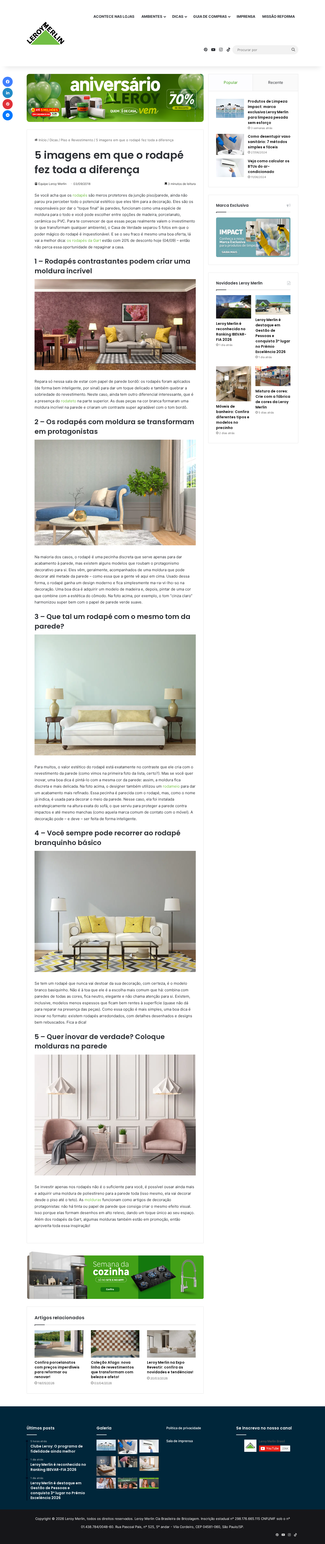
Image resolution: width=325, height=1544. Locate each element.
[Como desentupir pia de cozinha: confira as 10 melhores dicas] (127, 1461)
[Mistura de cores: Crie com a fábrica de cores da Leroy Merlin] (272, 376)
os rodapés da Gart (84, 240)
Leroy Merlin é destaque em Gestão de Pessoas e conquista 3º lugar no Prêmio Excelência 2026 (272, 335)
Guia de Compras (210, 16)
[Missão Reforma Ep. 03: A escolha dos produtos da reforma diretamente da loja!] (127, 1483)
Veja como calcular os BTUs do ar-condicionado (268, 166)
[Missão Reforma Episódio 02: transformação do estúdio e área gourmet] (149, 1483)
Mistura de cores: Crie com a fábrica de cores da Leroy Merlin (272, 399)
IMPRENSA (246, 16)
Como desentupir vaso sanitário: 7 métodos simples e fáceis (269, 142)
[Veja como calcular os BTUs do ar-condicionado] (230, 167)
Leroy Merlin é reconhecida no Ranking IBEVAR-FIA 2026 (231, 331)
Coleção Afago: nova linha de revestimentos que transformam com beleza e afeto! (112, 1369)
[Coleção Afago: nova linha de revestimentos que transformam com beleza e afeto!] (115, 1344)
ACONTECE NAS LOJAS (113, 16)
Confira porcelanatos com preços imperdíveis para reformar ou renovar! (57, 1369)
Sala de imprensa (179, 1441)
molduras (93, 1199)
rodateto (68, 401)
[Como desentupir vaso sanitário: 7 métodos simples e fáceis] (230, 144)
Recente (275, 82)
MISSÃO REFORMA (278, 16)
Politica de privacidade (183, 1428)
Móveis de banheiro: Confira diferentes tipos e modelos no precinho (232, 417)
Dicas (177, 16)
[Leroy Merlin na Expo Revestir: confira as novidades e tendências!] (171, 1344)
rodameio (171, 786)
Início (42, 140)
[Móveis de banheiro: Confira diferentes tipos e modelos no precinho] (233, 383)
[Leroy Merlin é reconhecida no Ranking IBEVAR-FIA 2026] (233, 307)
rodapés (80, 195)
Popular (231, 82)
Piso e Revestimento (77, 140)
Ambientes (151, 16)
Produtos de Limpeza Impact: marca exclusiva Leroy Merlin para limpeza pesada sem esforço (268, 112)
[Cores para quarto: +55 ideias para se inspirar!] (149, 1463)
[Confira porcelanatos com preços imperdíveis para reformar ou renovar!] (59, 1344)
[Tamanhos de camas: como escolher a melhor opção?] (106, 1465)
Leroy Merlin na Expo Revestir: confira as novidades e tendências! (170, 1367)
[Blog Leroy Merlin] (45, 33)
